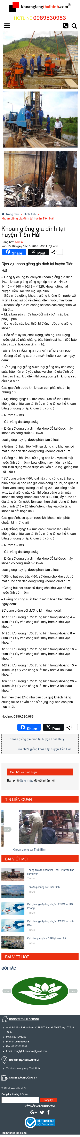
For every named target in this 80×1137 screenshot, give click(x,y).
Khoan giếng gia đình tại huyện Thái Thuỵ (37, 739)
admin (19, 242)
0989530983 (49, 17)
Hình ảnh (30, 214)
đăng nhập (26, 780)
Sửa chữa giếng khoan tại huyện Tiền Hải (44, 749)
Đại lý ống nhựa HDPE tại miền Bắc (47, 938)
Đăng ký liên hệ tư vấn (14, 1094)
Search (74, 25)
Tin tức (31, 891)
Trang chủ (12, 214)
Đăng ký (48, 1100)
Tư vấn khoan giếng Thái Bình (23, 1068)
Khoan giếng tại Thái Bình (20, 849)
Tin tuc (31, 878)
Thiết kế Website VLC (13, 1088)
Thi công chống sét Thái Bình (43, 887)
